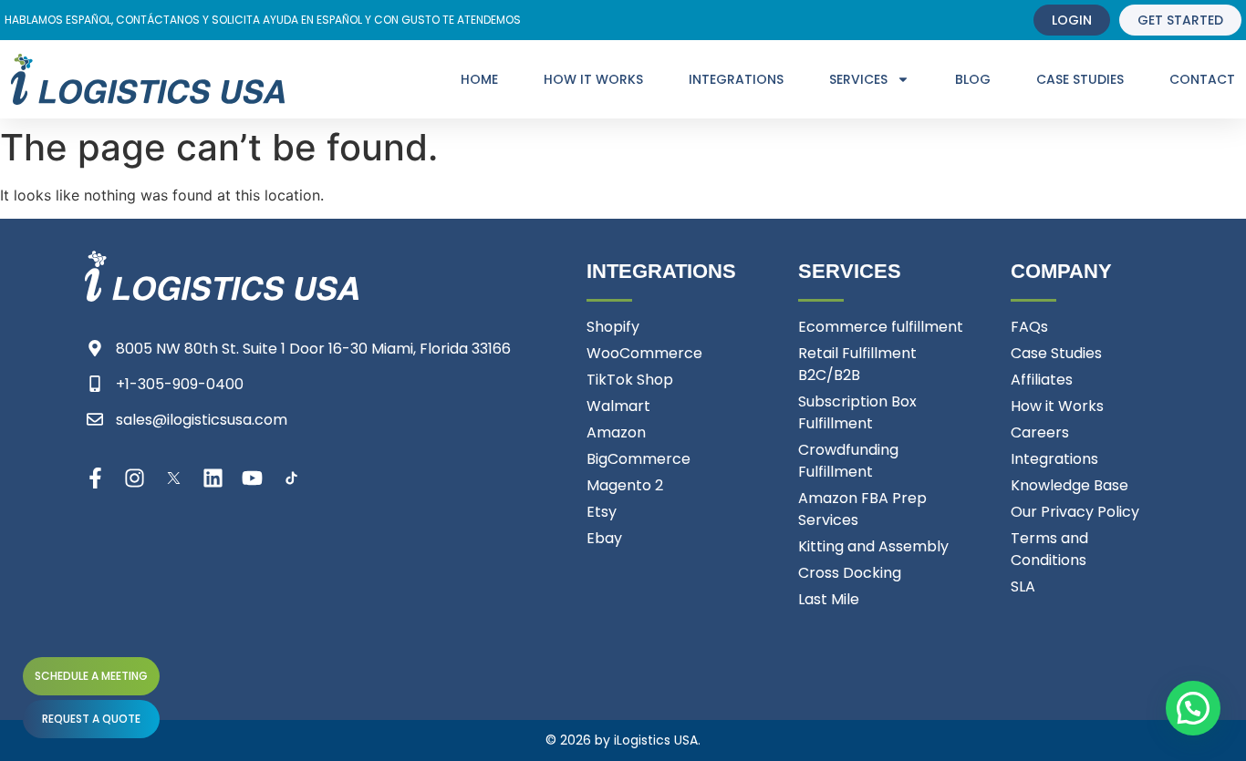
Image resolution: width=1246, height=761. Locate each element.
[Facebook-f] (95, 478)
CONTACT (1202, 79)
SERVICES (858, 79)
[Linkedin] (212, 478)
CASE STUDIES (1080, 79)
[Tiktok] (291, 478)
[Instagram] (134, 478)
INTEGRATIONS (736, 79)
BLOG (973, 79)
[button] (1193, 708)
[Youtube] (252, 478)
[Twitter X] (173, 478)
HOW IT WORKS (593, 79)
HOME (479, 79)
